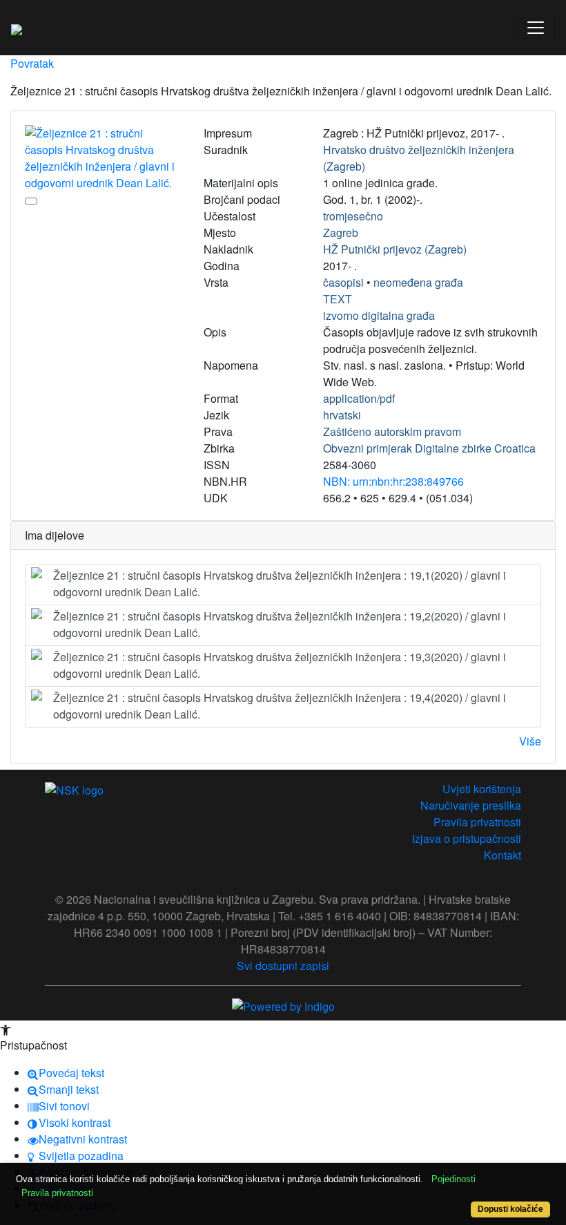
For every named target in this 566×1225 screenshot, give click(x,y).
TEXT (337, 299)
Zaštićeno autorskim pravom (392, 431)
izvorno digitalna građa (379, 315)
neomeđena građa (418, 282)
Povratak (32, 63)
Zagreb (340, 232)
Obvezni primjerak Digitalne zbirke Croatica (429, 448)
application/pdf (359, 398)
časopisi (343, 282)
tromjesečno (353, 216)
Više (530, 741)
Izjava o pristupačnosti (466, 838)
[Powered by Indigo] (283, 1005)
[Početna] (16, 27)
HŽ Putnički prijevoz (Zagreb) (395, 249)
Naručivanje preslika (470, 805)
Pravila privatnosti (477, 822)
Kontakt (502, 855)
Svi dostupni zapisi (283, 966)
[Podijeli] (31, 201)
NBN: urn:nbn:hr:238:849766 (393, 481)
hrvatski (342, 415)
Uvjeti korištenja (481, 789)
